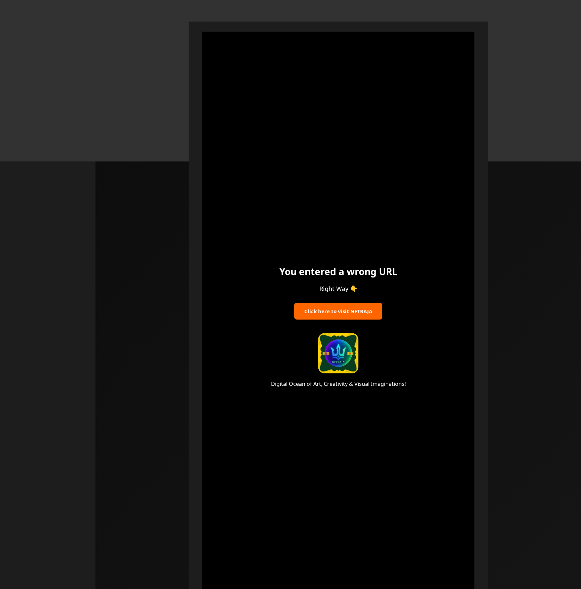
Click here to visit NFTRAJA (338, 311)
